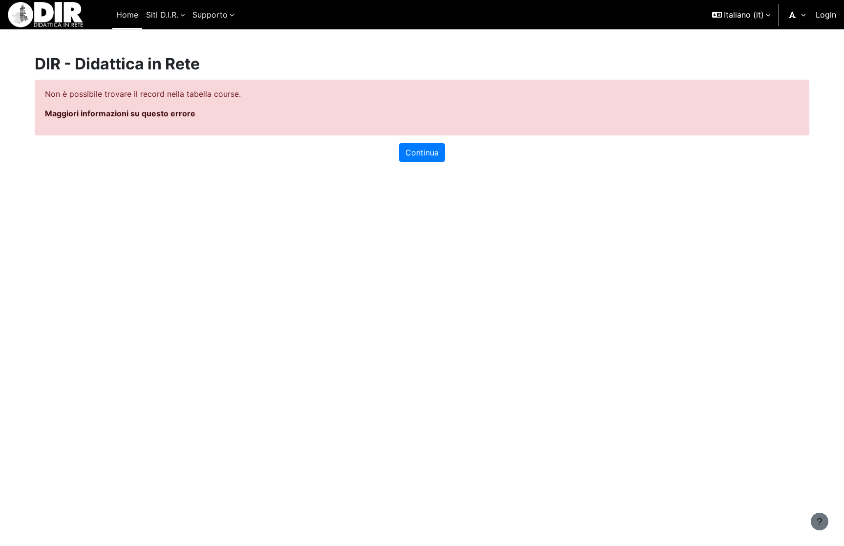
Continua (422, 152)
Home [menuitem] (127, 15)
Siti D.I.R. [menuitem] (162, 15)
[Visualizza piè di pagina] (819, 521)
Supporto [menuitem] (210, 15)
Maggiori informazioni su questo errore (120, 113)
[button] (741, 14)
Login (826, 15)
